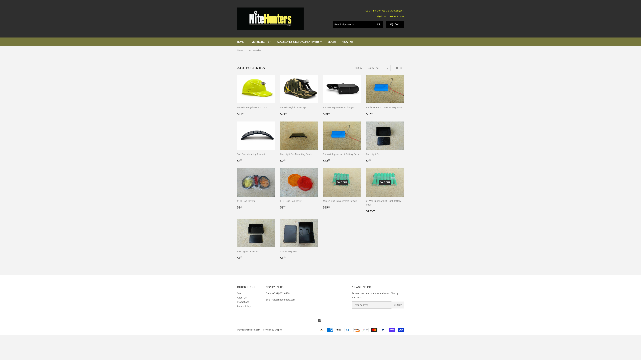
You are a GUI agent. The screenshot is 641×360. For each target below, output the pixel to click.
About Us (347, 41)
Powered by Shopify (272, 329)
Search (240, 293)
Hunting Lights (260, 41)
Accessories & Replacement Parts (298, 41)
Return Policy (244, 306)
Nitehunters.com (252, 329)
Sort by (358, 68)
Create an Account (396, 16)
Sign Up (398, 305)
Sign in (380, 16)
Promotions (243, 302)
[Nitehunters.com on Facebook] (320, 320)
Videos (332, 41)
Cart (397, 24)
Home (240, 41)
